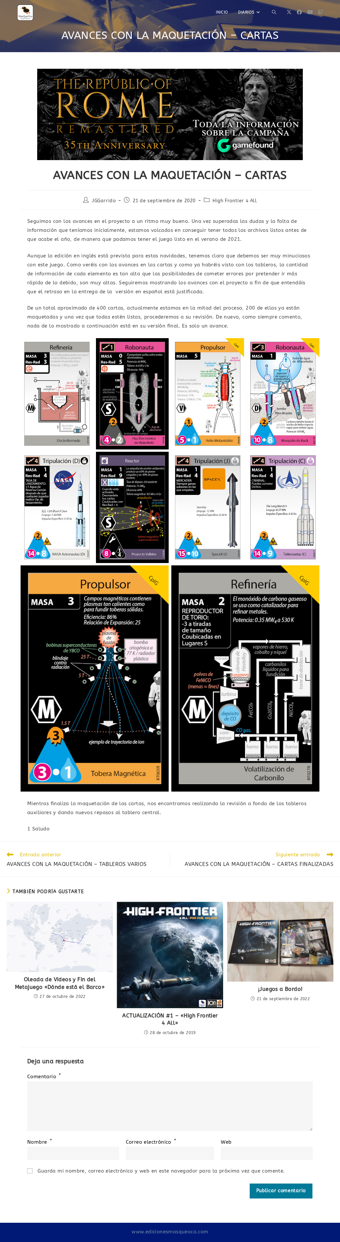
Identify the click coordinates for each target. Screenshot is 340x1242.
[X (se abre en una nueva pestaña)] (289, 12)
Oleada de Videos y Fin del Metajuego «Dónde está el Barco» (60, 983)
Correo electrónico (151, 1142)
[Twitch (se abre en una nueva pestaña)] (320, 12)
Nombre (39, 1142)
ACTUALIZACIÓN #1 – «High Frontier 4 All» (169, 1019)
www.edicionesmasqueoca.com (169, 1232)
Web (226, 1142)
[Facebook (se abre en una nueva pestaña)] (299, 12)
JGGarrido (104, 201)
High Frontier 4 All (234, 201)
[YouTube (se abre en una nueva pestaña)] (309, 12)
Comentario (44, 1077)
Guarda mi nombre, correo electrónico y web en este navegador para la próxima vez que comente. (161, 1171)
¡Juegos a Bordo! (280, 989)
